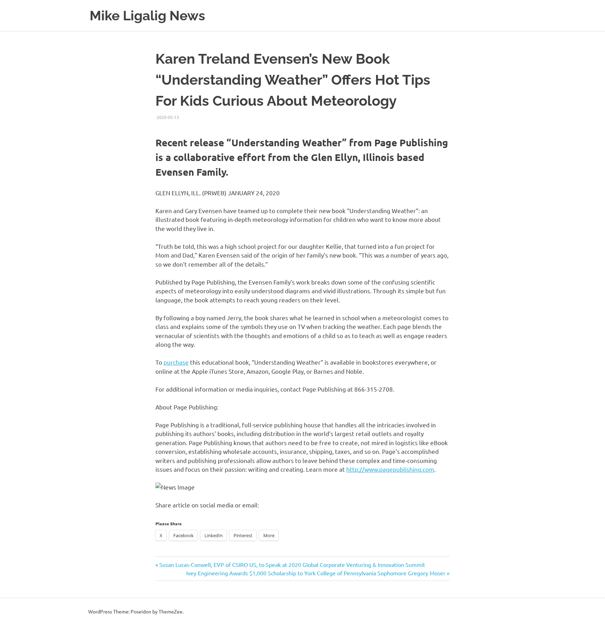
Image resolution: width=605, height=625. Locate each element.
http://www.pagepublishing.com (390, 469)
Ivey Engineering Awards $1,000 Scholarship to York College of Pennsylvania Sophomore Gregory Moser (315, 572)
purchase (176, 362)
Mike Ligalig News (147, 15)
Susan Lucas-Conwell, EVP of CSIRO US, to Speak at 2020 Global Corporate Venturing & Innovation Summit (292, 564)
